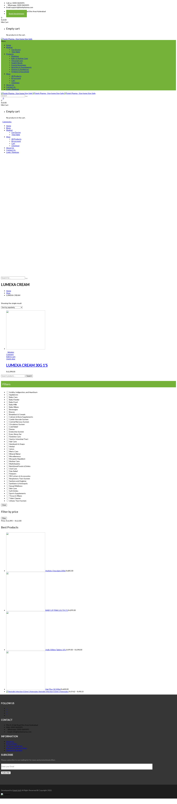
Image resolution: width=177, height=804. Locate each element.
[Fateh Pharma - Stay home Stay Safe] (16, 39)
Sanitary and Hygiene (17, 481)
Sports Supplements (17, 493)
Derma (12, 429)
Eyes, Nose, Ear (15, 434)
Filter (4, 518)
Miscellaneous (15, 456)
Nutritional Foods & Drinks (19, 466)
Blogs (8, 128)
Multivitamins (14, 464)
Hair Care (13, 441)
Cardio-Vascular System (18, 419)
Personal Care (17, 60)
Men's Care (13, 451)
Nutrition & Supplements (21, 67)
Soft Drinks (13, 491)
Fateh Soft (17, 790)
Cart (13, 80)
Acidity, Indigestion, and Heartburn (23, 392)
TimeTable (15, 52)
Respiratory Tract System (19, 478)
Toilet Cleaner (15, 498)
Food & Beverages (18, 65)
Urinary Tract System (17, 501)
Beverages (13, 409)
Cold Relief (13, 427)
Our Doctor (16, 49)
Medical (9, 47)
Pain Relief (13, 471)
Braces (12, 412)
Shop (8, 74)
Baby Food (13, 402)
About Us (10, 85)
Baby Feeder (14, 399)
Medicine (15, 56)
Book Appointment (16, 13)
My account (16, 78)
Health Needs (17, 63)
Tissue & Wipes (15, 496)
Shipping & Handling (14, 750)
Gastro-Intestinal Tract (18, 439)
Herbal (12, 446)
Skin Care (13, 488)
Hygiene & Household (20, 72)
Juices (11, 449)
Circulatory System (17, 424)
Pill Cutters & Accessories (19, 476)
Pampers (12, 474)
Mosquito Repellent (17, 459)
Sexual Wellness (15, 486)
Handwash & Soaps (17, 444)
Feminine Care (15, 437)
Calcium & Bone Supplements (21, 417)
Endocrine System (16, 432)
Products (10, 54)
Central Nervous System (19, 422)
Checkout (15, 83)
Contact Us (11, 87)
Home (8, 45)
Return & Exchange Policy (16, 748)
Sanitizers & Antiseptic (18, 483)
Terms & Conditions (14, 746)
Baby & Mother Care (19, 58)
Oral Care (13, 469)
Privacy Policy (11, 744)
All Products (16, 76)
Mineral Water (15, 454)
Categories (7, 122)
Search (29, 376)
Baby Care (13, 397)
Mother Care (14, 461)
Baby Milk (13, 404)
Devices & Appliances (20, 69)
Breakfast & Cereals (17, 414)
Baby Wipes (14, 407)
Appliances (13, 395)
